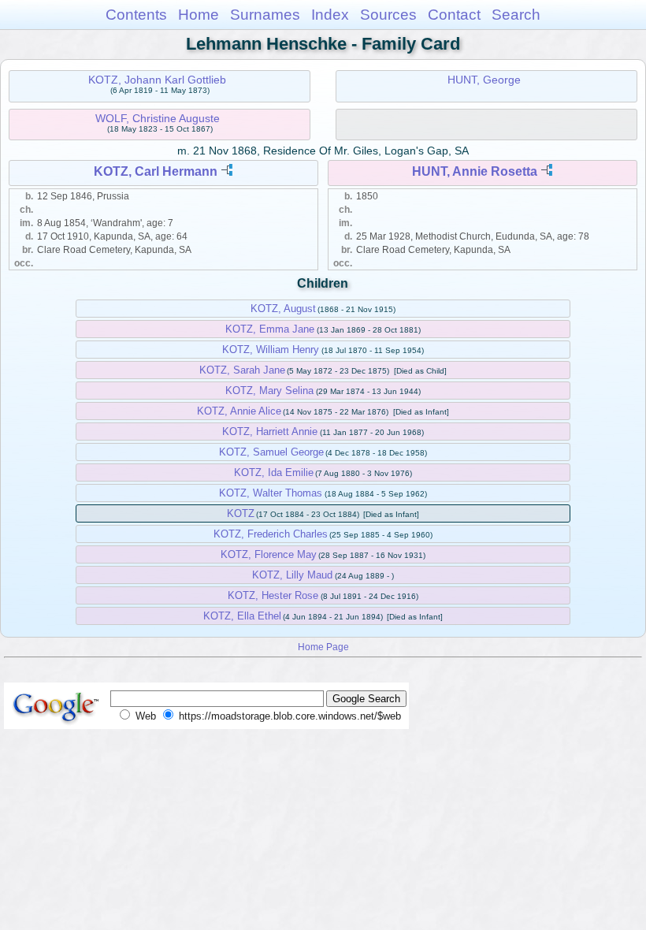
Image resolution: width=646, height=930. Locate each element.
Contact (454, 14)
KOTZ (240, 513)
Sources (388, 14)
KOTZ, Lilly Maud (292, 575)
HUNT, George (484, 79)
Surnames (265, 14)
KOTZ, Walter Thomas (270, 493)
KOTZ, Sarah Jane (242, 370)
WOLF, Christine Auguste (157, 118)
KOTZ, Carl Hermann (155, 171)
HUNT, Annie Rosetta (474, 171)
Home (198, 14)
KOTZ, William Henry (270, 349)
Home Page (323, 647)
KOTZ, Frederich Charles (270, 534)
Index (330, 14)
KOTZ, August (283, 308)
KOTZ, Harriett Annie (269, 431)
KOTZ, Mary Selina (269, 390)
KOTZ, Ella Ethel (242, 616)
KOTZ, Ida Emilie (274, 472)
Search (516, 14)
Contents (136, 14)
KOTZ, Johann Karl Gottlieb (157, 79)
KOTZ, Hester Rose (273, 595)
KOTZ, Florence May (269, 554)
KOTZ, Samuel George (271, 452)
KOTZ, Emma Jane (269, 329)
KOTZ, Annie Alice (239, 411)
